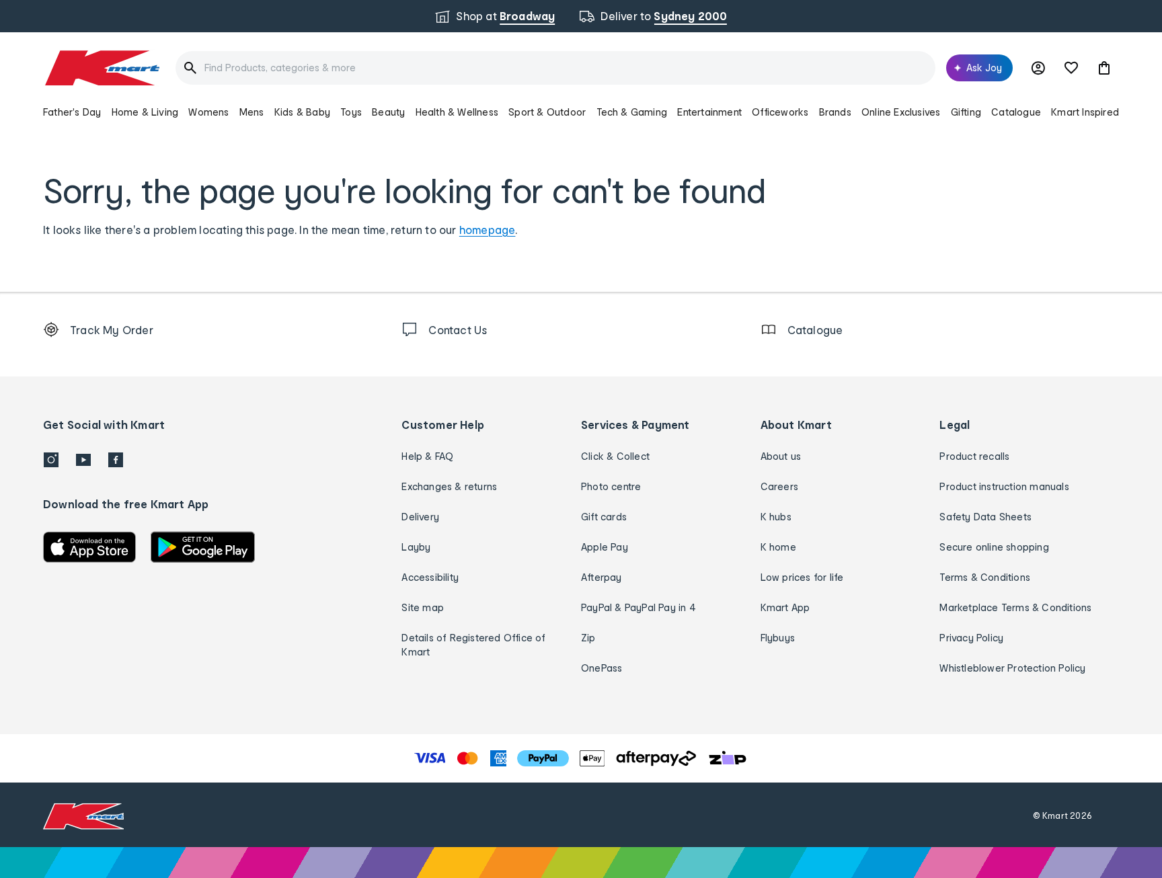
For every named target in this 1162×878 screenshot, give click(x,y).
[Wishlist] (1071, 68)
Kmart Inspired (1085, 112)
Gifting (966, 112)
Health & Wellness (457, 112)
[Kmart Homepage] (101, 67)
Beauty (388, 112)
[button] (1104, 68)
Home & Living (145, 112)
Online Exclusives (900, 112)
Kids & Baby (302, 112)
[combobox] (555, 68)
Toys (351, 112)
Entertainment (709, 112)
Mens (251, 112)
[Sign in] (1038, 68)
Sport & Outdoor (547, 112)
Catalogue (1016, 112)
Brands (835, 112)
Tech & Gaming (632, 112)
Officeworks (780, 112)
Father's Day (72, 112)
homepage (487, 229)
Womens (208, 112)
